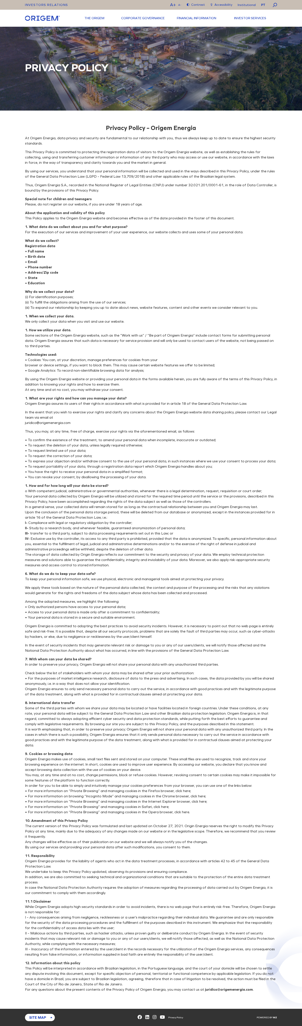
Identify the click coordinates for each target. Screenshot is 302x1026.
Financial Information (196, 18)
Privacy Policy (175, 1017)
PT (263, 5)
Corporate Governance (143, 18)
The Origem (94, 18)
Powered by (267, 1017)
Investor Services (250, 18)
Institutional (247, 5)
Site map (37, 1017)
